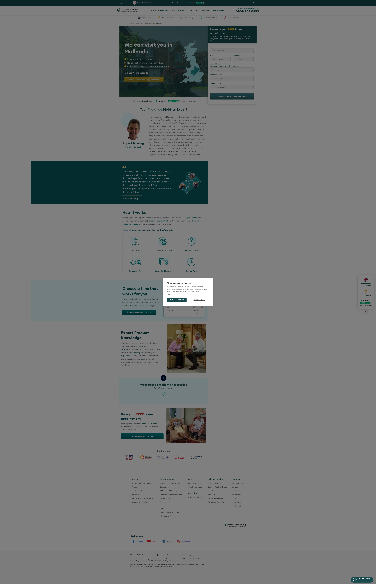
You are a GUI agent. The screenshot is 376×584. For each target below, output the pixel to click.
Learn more (170, 294)
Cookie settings (199, 300)
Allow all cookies (176, 300)
